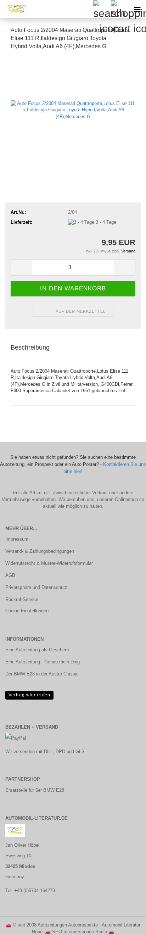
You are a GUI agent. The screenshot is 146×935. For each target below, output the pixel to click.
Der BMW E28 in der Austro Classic (42, 674)
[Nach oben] (126, 924)
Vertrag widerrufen (29, 694)
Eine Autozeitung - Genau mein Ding (42, 661)
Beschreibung (30, 347)
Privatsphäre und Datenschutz (36, 587)
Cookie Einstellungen (27, 610)
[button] (21, 268)
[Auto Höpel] (14, 9)
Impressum (16, 539)
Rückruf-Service (21, 599)
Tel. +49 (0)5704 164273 (30, 890)
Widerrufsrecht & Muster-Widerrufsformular (49, 563)
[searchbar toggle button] (102, 9)
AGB (10, 575)
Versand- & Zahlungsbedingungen (39, 551)
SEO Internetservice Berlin (79, 931)
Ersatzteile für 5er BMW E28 (34, 790)
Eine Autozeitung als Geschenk (37, 649)
